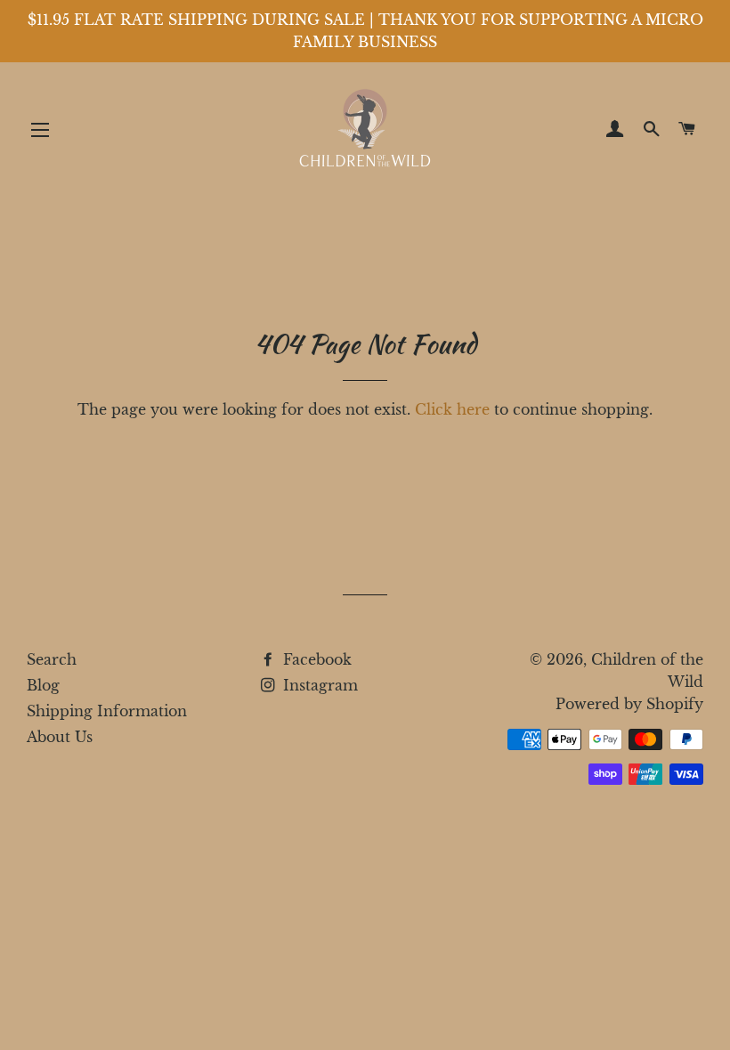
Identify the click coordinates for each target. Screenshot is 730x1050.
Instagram (318, 685)
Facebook (315, 659)
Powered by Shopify (629, 704)
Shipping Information (107, 711)
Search (52, 659)
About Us (60, 737)
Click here (452, 409)
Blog (43, 685)
